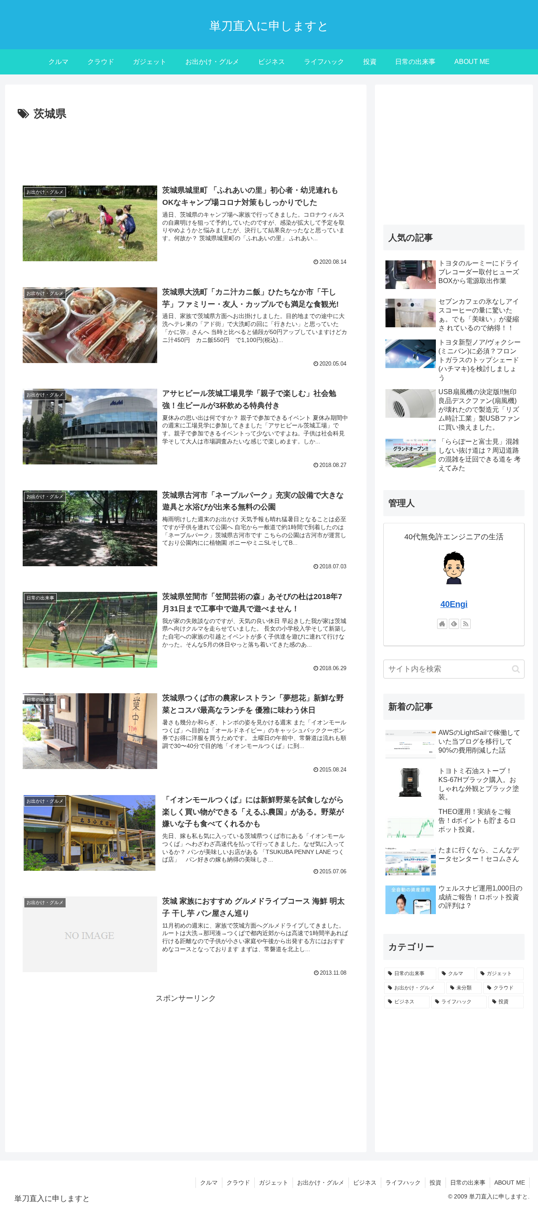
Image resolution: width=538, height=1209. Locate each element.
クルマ (209, 1182)
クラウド (238, 1182)
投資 (435, 1182)
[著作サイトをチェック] (442, 624)
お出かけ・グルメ (320, 1182)
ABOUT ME (509, 1182)
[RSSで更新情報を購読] (466, 624)
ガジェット (273, 1182)
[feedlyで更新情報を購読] (454, 624)
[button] (516, 669)
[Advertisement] (186, 147)
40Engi (454, 604)
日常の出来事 (467, 1182)
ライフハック (403, 1182)
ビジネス (365, 1182)
